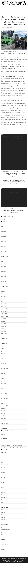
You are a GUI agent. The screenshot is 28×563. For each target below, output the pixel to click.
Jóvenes (3, 499)
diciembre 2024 (4, 249)
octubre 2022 (4, 313)
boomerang (3, 472)
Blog (19, 53)
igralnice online (4, 497)
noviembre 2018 (4, 425)
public (2, 532)
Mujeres (3, 517)
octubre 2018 (4, 428)
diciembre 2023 (4, 278)
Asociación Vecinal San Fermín (10, 51)
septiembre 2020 (4, 376)
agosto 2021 (3, 348)
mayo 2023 (3, 296)
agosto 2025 (3, 234)
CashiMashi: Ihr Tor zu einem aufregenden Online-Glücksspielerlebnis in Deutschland (14, 180)
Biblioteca (3, 467)
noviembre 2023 (4, 281)
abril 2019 (3, 415)
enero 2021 (3, 366)
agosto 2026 (3, 224)
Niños (2, 522)
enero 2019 (3, 420)
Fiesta (2, 487)
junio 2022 (3, 323)
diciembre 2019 (4, 398)
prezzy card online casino (6, 529)
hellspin (3, 492)
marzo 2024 (3, 271)
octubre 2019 (4, 403)
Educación (3, 484)
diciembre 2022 (4, 308)
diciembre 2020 (4, 368)
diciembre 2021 (4, 338)
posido (2, 527)
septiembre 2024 (4, 256)
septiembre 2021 (4, 346)
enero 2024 (3, 276)
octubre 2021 (4, 343)
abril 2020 (3, 388)
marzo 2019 (3, 418)
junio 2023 (3, 293)
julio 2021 (3, 351)
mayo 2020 (3, 385)
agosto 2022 (3, 318)
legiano (2, 502)
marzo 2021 (3, 361)
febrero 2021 (4, 363)
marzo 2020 (3, 390)
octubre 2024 (4, 254)
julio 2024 (3, 261)
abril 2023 (3, 298)
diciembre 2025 (4, 229)
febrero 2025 (4, 244)
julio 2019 (3, 408)
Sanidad (23, 53)
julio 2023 (3, 291)
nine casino (3, 519)
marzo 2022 (3, 331)
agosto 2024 (3, 259)
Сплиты (3, 552)
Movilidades (3, 512)
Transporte (3, 547)
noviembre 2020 (4, 371)
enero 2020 (3, 395)
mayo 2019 (3, 413)
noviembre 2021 (4, 341)
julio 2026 (3, 226)
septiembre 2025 (4, 231)
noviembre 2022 (4, 311)
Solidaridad (3, 542)
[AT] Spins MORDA (5, 455)
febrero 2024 (4, 274)
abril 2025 (3, 239)
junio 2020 (3, 383)
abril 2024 (3, 269)
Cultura (2, 479)
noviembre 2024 (4, 251)
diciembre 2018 (4, 423)
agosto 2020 (3, 378)
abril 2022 (3, 328)
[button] (14, 77)
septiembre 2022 (4, 316)
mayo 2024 (3, 266)
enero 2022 (3, 336)
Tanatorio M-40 (4, 544)
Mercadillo (3, 509)
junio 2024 (3, 264)
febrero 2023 (4, 303)
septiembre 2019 (4, 405)
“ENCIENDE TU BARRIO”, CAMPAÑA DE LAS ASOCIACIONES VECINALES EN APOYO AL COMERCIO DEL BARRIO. (14, 173)
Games (2, 489)
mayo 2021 (3, 356)
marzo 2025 (3, 241)
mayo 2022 (3, 326)
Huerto (2, 494)
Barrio (14, 53)
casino (2, 474)
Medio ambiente (4, 507)
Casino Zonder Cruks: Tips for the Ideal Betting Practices (12, 447)
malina (2, 504)
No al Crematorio (4, 524)
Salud (2, 537)
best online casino (5, 464)
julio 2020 (3, 381)
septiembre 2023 (4, 286)
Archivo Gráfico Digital (5, 460)
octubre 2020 (4, 373)
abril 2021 (3, 358)
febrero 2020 (4, 393)
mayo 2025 (3, 236)
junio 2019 (3, 410)
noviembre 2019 (4, 400)
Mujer (2, 514)
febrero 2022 (4, 333)
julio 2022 (3, 321)
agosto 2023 (3, 288)
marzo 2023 (3, 301)
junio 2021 (3, 353)
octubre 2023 (4, 283)
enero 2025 (3, 246)
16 (1, 457)
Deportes (3, 482)
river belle (3, 534)
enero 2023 (3, 306)
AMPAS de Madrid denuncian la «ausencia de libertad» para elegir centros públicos (14, 209)
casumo (3, 477)
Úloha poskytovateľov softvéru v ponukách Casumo (11, 445)
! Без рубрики (4, 452)
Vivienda (3, 549)
